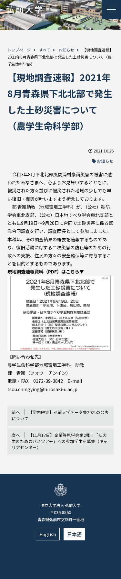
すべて (44, 49)
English (47, 534)
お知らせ (66, 49)
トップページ (19, 49)
